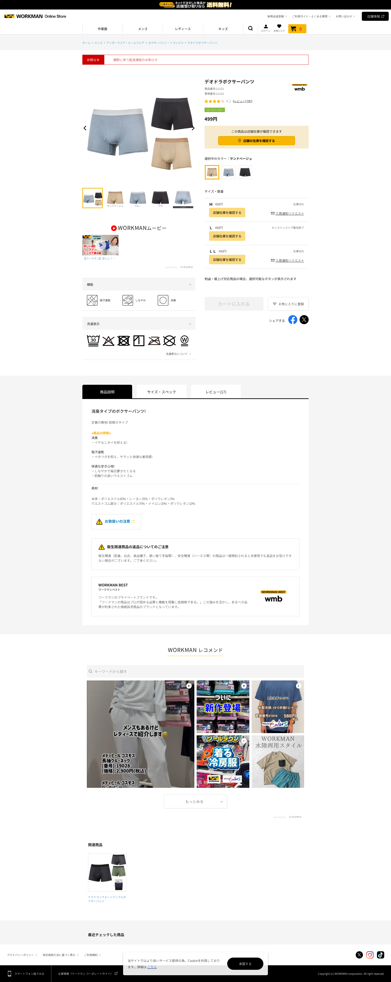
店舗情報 (373, 16)
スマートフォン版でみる (29, 973)
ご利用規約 (91, 955)
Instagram (370, 954)
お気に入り (279, 30)
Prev (85, 127)
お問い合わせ (344, 16)
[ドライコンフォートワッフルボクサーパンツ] (107, 872)
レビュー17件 (242, 101)
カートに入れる (234, 303)
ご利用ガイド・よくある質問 (309, 16)
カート (300, 29)
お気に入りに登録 (291, 304)
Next (192, 127)
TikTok (380, 954)
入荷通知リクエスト (290, 213)
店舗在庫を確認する (227, 212)
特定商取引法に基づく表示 (59, 955)
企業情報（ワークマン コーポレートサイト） (85, 973)
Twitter (359, 954)
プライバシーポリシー (20, 955)
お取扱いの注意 (117, 521)
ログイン (265, 30)
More (195, 801)
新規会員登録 (275, 16)
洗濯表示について (177, 353)
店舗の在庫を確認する (259, 140)
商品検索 (250, 28)
